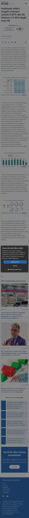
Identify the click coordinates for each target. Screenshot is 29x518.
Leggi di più (15, 258)
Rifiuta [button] (15, 266)
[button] (14, 269)
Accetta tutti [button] (15, 262)
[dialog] (14, 259)
